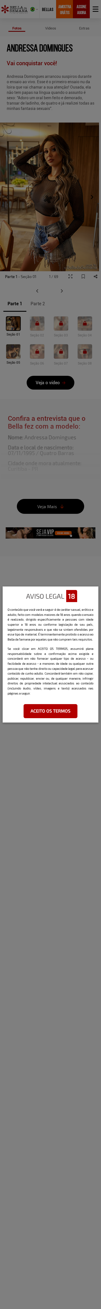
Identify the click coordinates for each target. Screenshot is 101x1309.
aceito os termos (50, 710)
